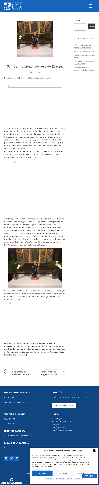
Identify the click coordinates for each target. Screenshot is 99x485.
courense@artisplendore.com (17, 402)
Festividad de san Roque (84, 51)
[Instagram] (16, 458)
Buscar (77, 20)
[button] (94, 451)
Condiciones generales (62, 430)
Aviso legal (57, 418)
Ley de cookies (49, 479)
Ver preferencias (85, 473)
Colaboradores (58, 427)
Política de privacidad (64, 479)
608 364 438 (9, 424)
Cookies (55, 424)
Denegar (64, 473)
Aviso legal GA (78, 479)
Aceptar (42, 473)
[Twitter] (11, 458)
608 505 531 (9, 397)
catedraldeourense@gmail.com (17, 436)
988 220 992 (9, 419)
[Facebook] (6, 458)
